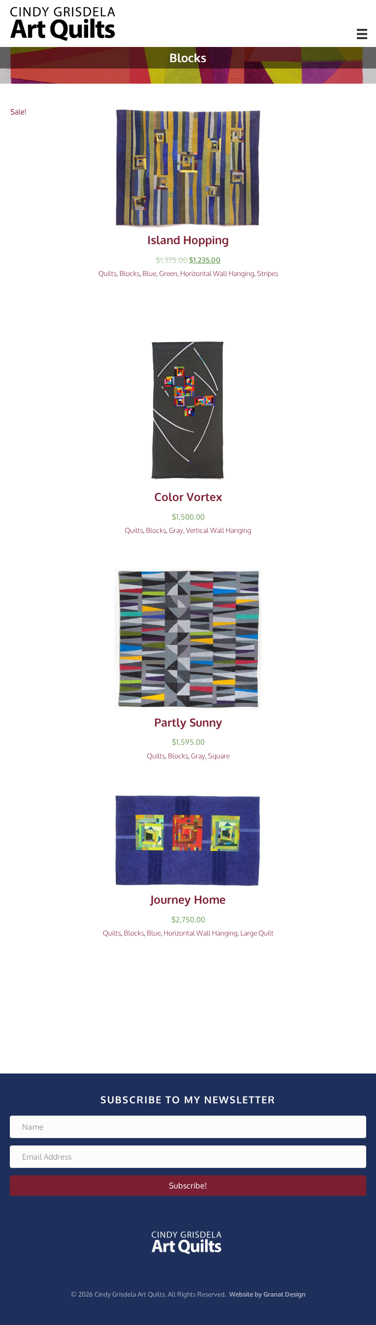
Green (168, 273)
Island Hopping (188, 240)
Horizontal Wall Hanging (217, 273)
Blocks (129, 273)
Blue (149, 273)
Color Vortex (188, 496)
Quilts (107, 273)
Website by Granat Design (267, 1294)
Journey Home (188, 899)
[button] (188, 1185)
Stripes (267, 273)
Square (219, 756)
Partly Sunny (188, 722)
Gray (176, 530)
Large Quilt (257, 933)
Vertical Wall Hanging (218, 530)
